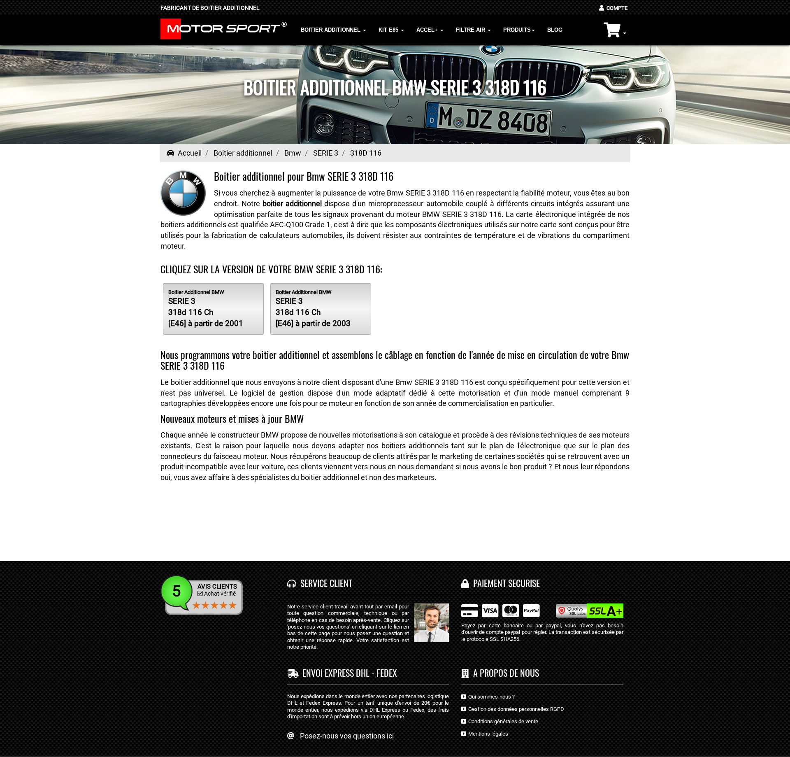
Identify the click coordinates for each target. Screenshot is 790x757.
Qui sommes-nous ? (490, 697)
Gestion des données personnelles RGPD (515, 709)
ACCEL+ (427, 30)
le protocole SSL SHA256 (490, 639)
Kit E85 (389, 30)
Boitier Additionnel (331, 30)
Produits (517, 30)
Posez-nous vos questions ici (347, 735)
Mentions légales (487, 734)
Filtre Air (471, 30)
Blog (554, 30)
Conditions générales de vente (502, 721)
